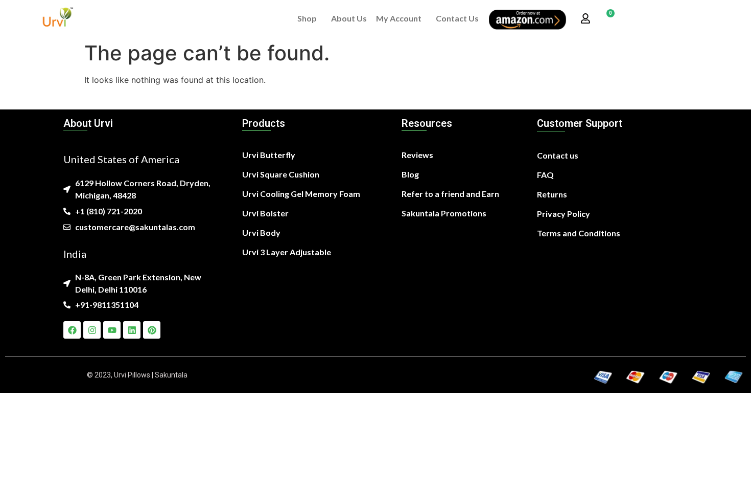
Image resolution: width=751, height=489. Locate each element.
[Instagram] (92, 330)
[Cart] (606, 19)
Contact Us (457, 18)
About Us (349, 18)
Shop (307, 18)
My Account (398, 18)
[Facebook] (72, 330)
